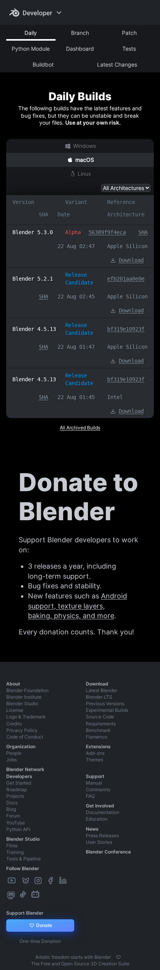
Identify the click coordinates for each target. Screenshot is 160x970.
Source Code (100, 717)
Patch (129, 32)
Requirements (101, 724)
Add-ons (95, 753)
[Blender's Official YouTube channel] (12, 880)
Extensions (98, 746)
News (92, 829)
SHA (143, 232)
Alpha (73, 232)
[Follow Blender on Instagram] (39, 880)
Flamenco (96, 737)
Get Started (18, 783)
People (13, 753)
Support (95, 776)
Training (15, 852)
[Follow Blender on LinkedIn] (63, 880)
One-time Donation (40, 941)
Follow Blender (22, 868)
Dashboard (80, 48)
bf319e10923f (125, 329)
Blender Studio (22, 703)
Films (11, 845)
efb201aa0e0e (125, 279)
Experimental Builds (107, 710)
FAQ (90, 796)
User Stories (99, 842)
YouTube (15, 823)
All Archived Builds (80, 427)
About (13, 684)
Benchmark (98, 730)
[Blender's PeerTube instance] (19, 880)
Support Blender (24, 913)
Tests (129, 48)
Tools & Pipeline (23, 859)
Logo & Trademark (26, 717)
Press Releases (102, 835)
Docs (11, 802)
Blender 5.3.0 (32, 232)
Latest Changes (117, 64)
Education (97, 819)
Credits (14, 724)
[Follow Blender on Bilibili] (36, 894)
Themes (94, 760)
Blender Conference (108, 852)
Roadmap (16, 789)
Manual (94, 783)
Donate (43, 925)
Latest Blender (101, 690)
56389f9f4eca (107, 232)
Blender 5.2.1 (32, 279)
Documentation (102, 812)
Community (98, 789)
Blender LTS (99, 697)
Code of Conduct (24, 737)
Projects (15, 796)
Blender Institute (24, 697)
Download (131, 260)
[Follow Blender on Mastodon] (11, 894)
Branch (80, 32)
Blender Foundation (27, 690)
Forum (13, 816)
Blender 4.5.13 (34, 329)
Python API (18, 829)
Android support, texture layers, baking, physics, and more (77, 606)
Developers (19, 776)
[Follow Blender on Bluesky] (26, 880)
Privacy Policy (22, 730)
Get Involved (100, 806)
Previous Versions (105, 703)
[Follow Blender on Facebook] (51, 880)
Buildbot (43, 64)
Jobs (11, 760)
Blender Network (25, 769)
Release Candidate (79, 279)
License (14, 710)
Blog (11, 809)
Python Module (31, 48)
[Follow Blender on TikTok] (23, 894)
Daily (30, 32)
